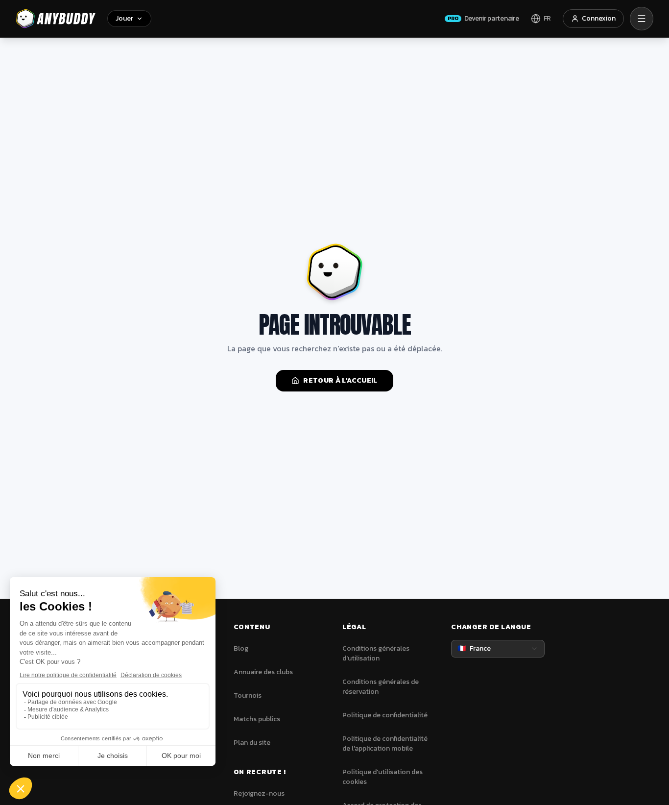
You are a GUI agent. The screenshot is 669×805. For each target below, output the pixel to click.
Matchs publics (257, 719)
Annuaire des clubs (263, 672)
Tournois (248, 695)
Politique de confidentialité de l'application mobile (385, 743)
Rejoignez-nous (259, 793)
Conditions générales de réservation (380, 687)
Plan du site (252, 742)
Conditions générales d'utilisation (375, 653)
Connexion (599, 18)
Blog (241, 648)
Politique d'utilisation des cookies (382, 777)
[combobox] (497, 649)
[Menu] (641, 18)
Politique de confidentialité (385, 715)
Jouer (124, 18)
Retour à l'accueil (340, 380)
